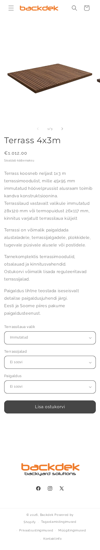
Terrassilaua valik (19, 327)
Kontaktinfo (52, 539)
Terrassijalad (15, 351)
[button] (11, 8)
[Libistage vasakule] (38, 129)
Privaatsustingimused (36, 530)
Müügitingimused (72, 530)
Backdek (47, 515)
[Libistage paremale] (62, 129)
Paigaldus (13, 376)
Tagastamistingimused (58, 522)
